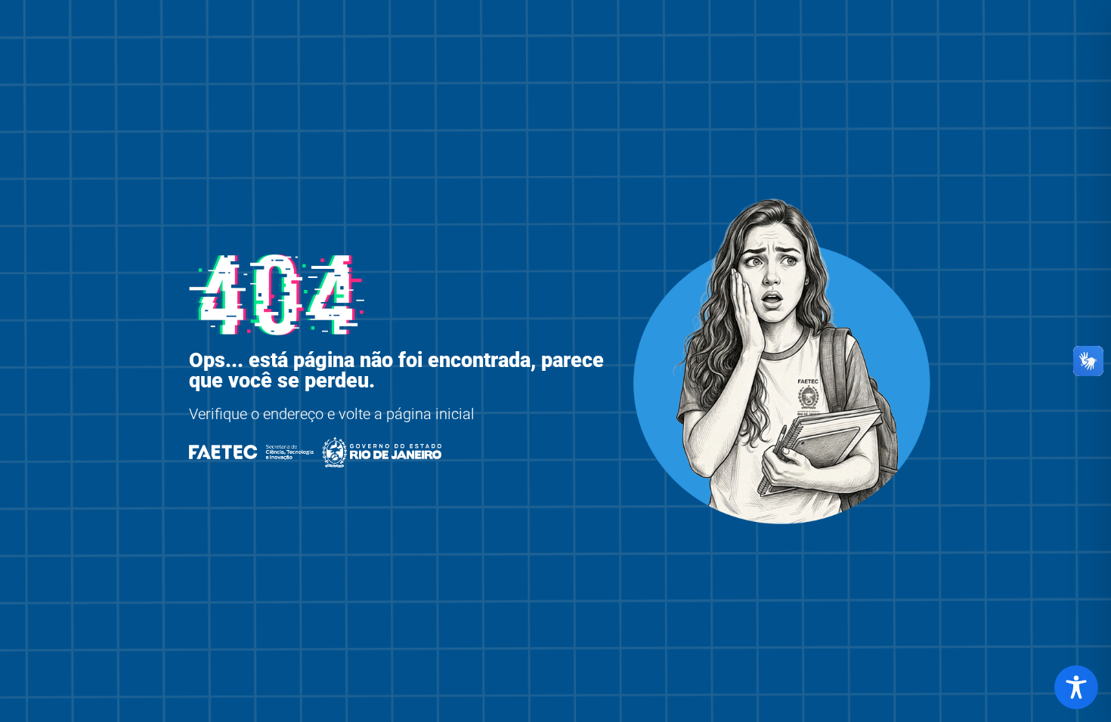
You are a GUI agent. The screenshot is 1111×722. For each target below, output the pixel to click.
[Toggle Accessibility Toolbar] (1076, 687)
